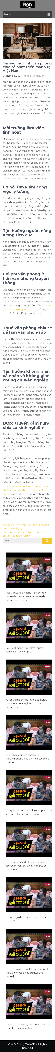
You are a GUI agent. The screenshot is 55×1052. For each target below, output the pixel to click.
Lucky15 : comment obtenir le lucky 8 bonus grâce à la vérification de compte (27, 759)
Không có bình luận (33, 76)
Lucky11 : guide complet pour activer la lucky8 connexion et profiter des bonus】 (27, 973)
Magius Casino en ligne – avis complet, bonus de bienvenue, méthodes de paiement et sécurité (27, 596)
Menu (7, 14)
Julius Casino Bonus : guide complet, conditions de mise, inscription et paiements (26, 703)
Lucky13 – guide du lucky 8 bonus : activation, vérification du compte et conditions (26, 866)
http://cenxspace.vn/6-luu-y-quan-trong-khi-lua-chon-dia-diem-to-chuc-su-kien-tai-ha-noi (27, 490)
